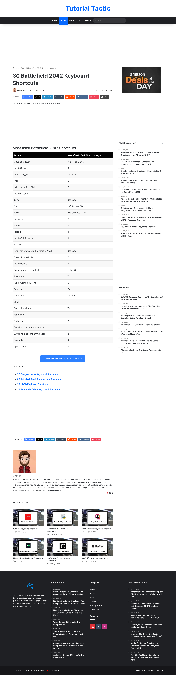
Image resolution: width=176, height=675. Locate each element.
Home (54, 20)
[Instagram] (105, 493)
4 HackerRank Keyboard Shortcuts (28, 558)
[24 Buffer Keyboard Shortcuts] (97, 547)
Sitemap (160, 670)
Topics (87, 20)
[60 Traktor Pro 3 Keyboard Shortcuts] (62, 547)
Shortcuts (75, 20)
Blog (63, 20)
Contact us (94, 609)
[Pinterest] (107, 493)
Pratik (19, 90)
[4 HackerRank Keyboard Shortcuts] (28, 547)
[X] (110, 493)
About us (93, 601)
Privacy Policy (96, 605)
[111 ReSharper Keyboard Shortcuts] (97, 517)
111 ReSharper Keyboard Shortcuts (97, 529)
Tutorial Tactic (54, 670)
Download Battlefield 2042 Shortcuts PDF (63, 358)
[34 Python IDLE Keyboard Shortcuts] (62, 517)
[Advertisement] (88, 45)
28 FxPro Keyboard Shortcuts (25, 529)
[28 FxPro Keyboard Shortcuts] (28, 517)
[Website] (112, 493)
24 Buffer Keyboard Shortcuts (95, 558)
